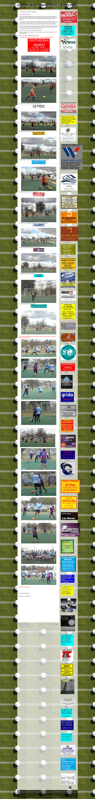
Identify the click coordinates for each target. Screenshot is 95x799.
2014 (63, 90)
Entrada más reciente (24, 624)
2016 (63, 87)
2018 (63, 84)
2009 (63, 97)
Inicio (40, 624)
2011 (63, 94)
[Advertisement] (62, 792)
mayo (64, 72)
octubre (64, 59)
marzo (64, 75)
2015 (63, 88)
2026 (63, 52)
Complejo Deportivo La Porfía (46, 5)
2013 (63, 91)
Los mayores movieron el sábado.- (69, 62)
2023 (63, 77)
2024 (63, 55)
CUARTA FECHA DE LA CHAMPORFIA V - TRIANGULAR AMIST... (69, 67)
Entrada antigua (54, 624)
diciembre (64, 56)
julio (63, 69)
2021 (63, 80)
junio (64, 71)
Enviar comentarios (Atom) (28, 626)
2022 (63, 78)
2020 (63, 81)
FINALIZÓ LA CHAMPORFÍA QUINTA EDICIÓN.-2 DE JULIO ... (69, 64)
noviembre (65, 58)
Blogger (58, 796)
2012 (63, 93)
